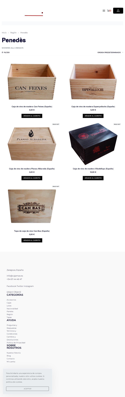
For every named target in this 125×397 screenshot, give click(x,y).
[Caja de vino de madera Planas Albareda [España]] (31, 144)
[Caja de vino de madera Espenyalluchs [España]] (93, 81)
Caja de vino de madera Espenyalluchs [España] (93, 106)
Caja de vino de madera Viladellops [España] (93, 168)
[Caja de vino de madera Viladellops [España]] (93, 144)
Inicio (4, 33)
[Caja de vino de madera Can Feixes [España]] (31, 82)
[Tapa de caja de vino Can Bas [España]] (31, 206)
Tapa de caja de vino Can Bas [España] (32, 231)
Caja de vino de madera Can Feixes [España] (32, 106)
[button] (31, 116)
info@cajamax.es (15, 276)
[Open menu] (104, 11)
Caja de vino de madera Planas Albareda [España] (32, 168)
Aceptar (27, 389)
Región (13, 33)
